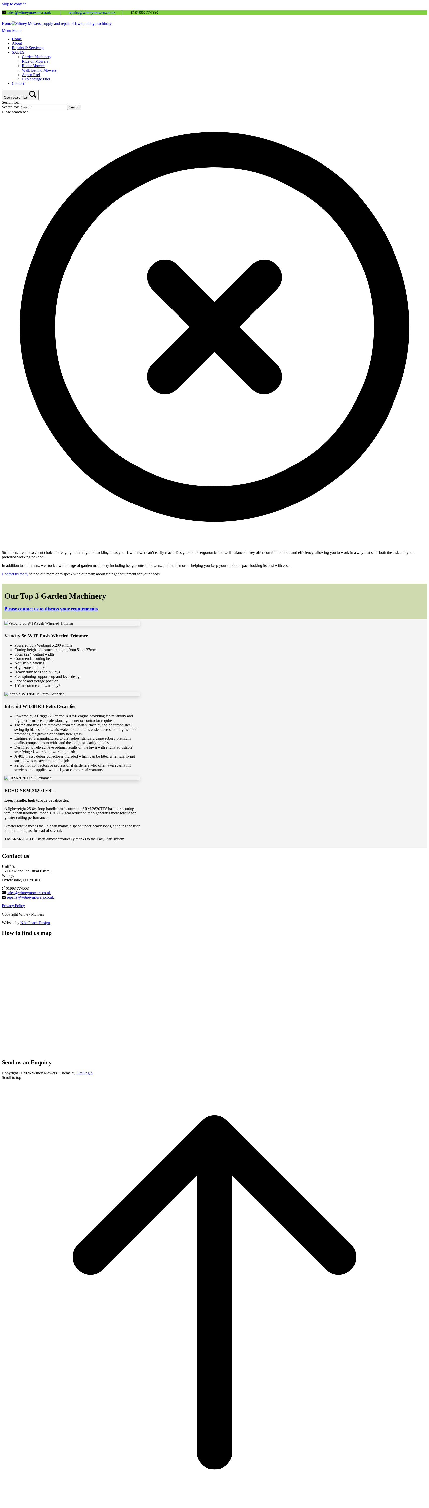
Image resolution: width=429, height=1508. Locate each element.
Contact (18, 83)
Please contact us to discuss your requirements (51, 608)
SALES (18, 52)
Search (74, 107)
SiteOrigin (84, 1073)
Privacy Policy (13, 906)
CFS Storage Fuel (36, 79)
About (17, 43)
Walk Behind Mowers (39, 70)
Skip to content (14, 4)
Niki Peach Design (35, 923)
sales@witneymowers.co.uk (29, 12)
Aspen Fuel (31, 75)
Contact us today (15, 574)
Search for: (10, 102)
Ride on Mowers (35, 61)
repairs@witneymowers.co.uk (92, 12)
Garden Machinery (36, 57)
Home (17, 39)
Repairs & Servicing (28, 48)
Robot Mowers (33, 66)
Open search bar (16, 97)
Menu (11, 30)
